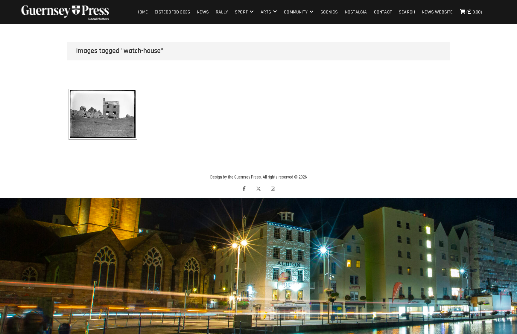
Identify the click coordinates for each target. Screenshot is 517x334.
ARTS (266, 12)
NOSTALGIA (356, 12)
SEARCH (407, 12)
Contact (383, 12)
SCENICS (329, 12)
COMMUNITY (296, 12)
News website (437, 12)
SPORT (241, 12)
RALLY (222, 12)
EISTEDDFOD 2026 (172, 12)
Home (142, 12)
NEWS (203, 12)
